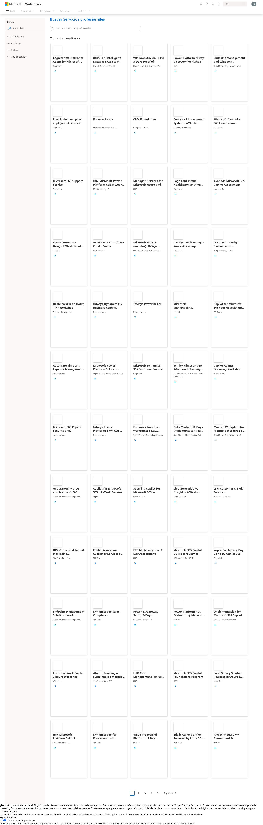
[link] (69, 72)
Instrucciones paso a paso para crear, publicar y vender (62, 808)
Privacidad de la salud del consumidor (19, 823)
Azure (40, 814)
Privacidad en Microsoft (177, 814)
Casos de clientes (48, 805)
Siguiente (168, 793)
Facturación (196, 805)
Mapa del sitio (46, 823)
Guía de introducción (91, 805)
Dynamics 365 (51, 814)
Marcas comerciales (134, 823)
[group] (54, 71)
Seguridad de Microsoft (25, 814)
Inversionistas (196, 814)
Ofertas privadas (135, 805)
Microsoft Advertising (83, 814)
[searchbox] (28, 28)
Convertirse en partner (214, 805)
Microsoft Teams (125, 814)
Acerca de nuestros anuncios (159, 823)
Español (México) (8, 817)
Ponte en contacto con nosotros (70, 823)
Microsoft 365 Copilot (106, 814)
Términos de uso (115, 823)
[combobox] (96, 28)
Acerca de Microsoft (154, 814)
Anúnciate (231, 805)
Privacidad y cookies (96, 823)
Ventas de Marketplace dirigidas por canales (199, 808)
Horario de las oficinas (69, 805)
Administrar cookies (184, 823)
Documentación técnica (114, 805)
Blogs (36, 805)
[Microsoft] (13, 4)
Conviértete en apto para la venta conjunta (112, 808)
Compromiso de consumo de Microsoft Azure (167, 805)
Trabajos (139, 814)
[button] (52, 28)
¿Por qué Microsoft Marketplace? (16, 805)
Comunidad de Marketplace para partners (155, 808)
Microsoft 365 (65, 814)
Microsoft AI (6, 814)
